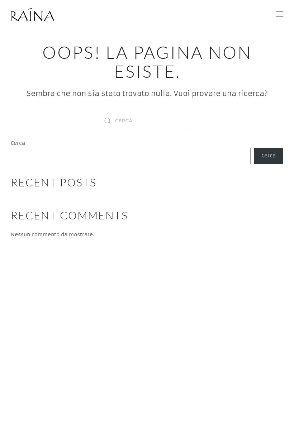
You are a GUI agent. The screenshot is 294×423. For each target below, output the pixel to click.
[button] (279, 14)
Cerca (18, 143)
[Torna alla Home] (33, 14)
